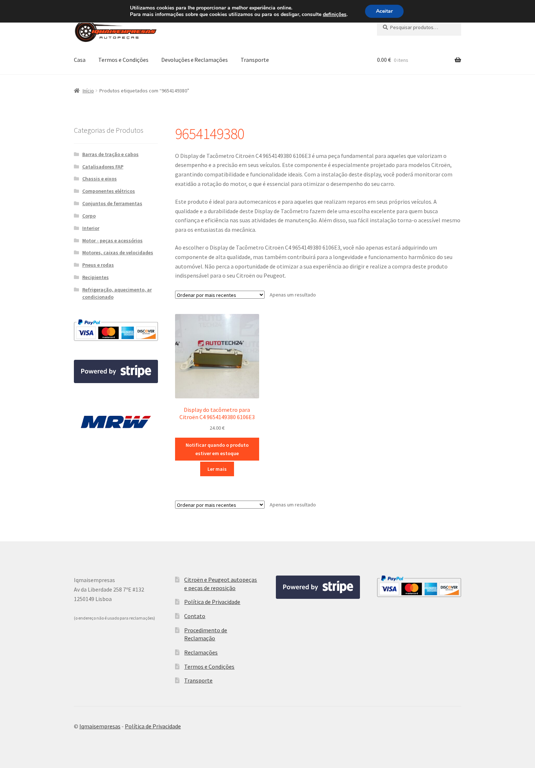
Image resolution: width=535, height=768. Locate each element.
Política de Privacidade (212, 601)
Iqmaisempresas (99, 726)
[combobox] (419, 27)
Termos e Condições (123, 59)
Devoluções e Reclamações (194, 59)
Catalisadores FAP (102, 166)
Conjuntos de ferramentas (112, 203)
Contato (194, 616)
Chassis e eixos (99, 178)
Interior (90, 228)
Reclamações (201, 652)
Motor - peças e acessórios (112, 240)
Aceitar (384, 11)
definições (334, 14)
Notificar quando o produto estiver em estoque (217, 449)
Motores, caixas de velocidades (117, 252)
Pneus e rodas (98, 265)
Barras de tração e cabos (110, 154)
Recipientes (95, 277)
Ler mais (217, 469)
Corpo (89, 215)
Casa (80, 59)
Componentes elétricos (108, 191)
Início (88, 90)
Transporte (255, 59)
